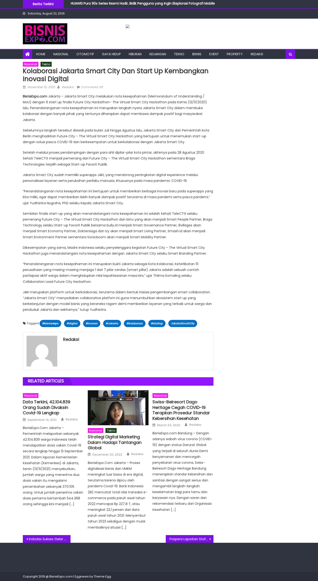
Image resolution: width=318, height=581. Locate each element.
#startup (157, 323)
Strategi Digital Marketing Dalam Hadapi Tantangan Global (115, 442)
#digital (72, 323)
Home (40, 54)
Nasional (60, 54)
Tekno (179, 54)
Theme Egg (102, 576)
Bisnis (196, 54)
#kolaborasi (135, 323)
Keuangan (157, 54)
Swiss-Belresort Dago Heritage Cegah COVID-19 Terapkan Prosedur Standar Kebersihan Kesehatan (181, 410)
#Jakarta (112, 323)
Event (214, 54)
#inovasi (92, 323)
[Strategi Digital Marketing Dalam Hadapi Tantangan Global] (118, 407)
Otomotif (85, 54)
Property (235, 54)
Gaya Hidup (111, 54)
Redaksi (257, 54)
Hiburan (135, 54)
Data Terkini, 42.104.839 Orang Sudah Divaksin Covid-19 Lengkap (46, 407)
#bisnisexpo (50, 323)
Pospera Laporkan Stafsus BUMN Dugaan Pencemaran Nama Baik (191, 539)
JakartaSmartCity (182, 323)
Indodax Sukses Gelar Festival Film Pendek (50, 539)
